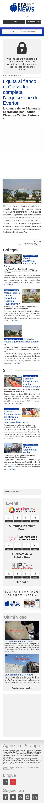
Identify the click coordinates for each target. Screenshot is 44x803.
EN (6, 782)
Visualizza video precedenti (22, 688)
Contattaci (29, 767)
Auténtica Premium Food (22, 527)
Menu (11, 32)
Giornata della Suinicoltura (22, 555)
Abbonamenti (20, 767)
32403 (12, 764)
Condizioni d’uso (8, 769)
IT (13, 782)
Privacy (36, 767)
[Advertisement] (22, 153)
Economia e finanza (15, 75)
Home (5, 75)
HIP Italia (22, 582)
